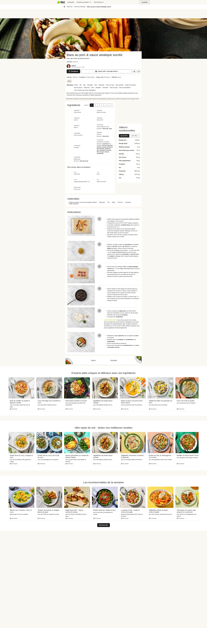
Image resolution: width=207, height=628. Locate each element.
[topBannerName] (103, 13)
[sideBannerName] (129, 112)
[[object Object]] (134, 71)
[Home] (64, 7)
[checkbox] (67, 61)
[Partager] (138, 71)
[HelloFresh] (61, 2)
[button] (92, 105)
